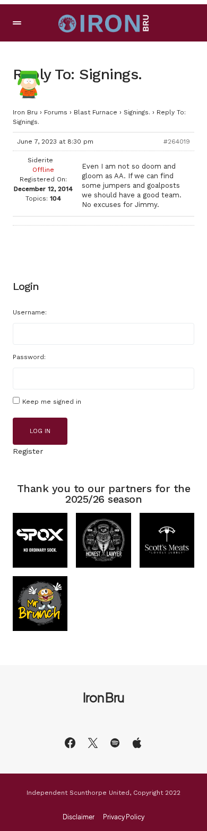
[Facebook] (70, 742)
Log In (40, 431)
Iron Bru (25, 112)
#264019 (176, 141)
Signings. (137, 112)
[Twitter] (93, 742)
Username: (30, 312)
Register (28, 451)
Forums (55, 112)
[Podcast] (137, 742)
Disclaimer (78, 817)
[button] (17, 23)
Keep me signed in (51, 401)
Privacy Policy (123, 817)
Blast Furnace (95, 112)
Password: (29, 357)
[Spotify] (114, 742)
